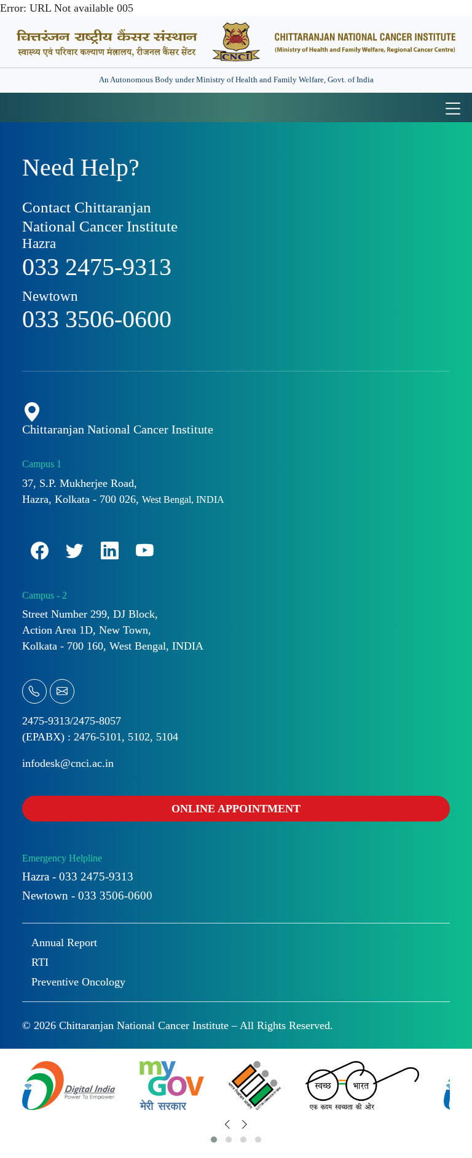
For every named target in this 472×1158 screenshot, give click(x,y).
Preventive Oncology (78, 982)
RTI (40, 962)
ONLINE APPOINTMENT (236, 808)
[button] (213, 1139)
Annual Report (64, 942)
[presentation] (227, 1124)
